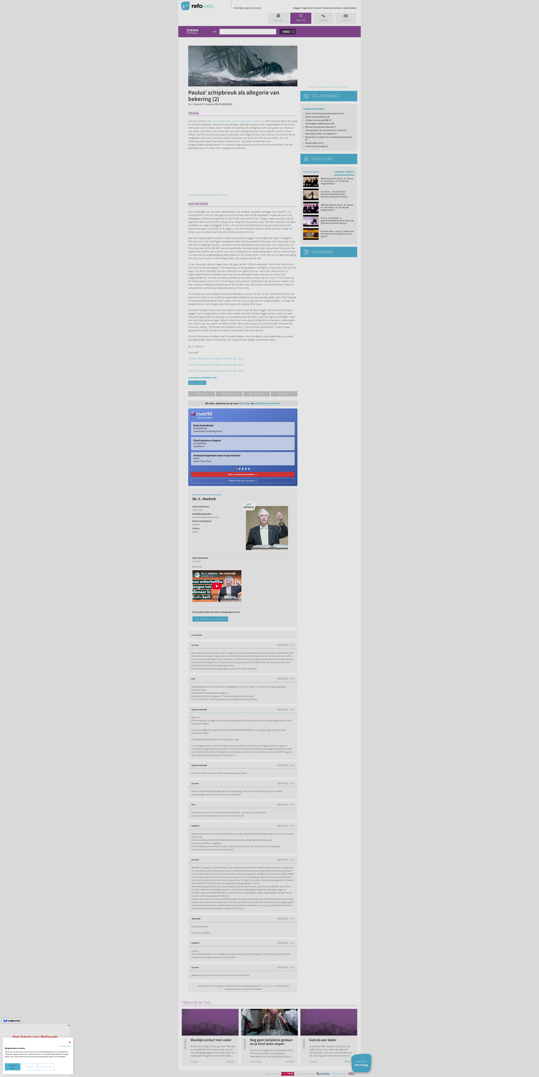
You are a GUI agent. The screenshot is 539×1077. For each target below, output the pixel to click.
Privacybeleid (65, 1046)
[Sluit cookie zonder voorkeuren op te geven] (70, 1042)
